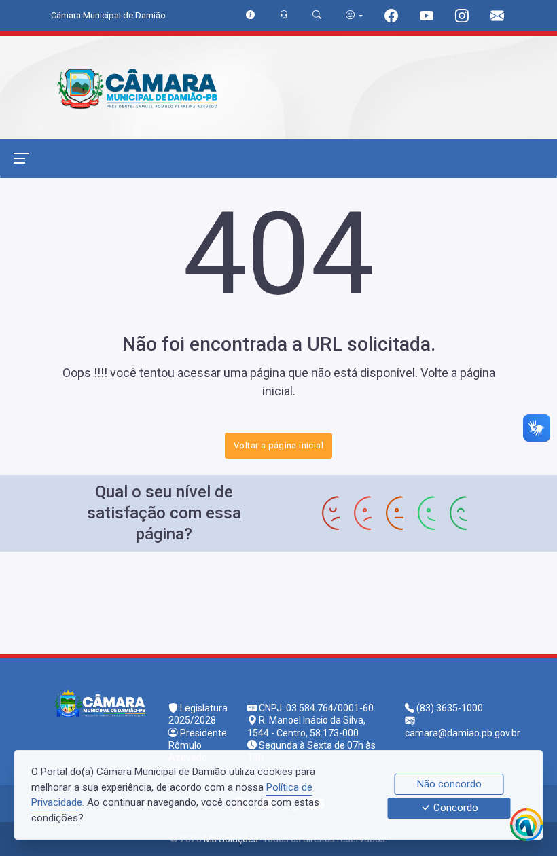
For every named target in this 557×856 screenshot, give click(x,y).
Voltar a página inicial (278, 445)
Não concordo (449, 784)
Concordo (454, 808)
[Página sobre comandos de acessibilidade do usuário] (354, 15)
